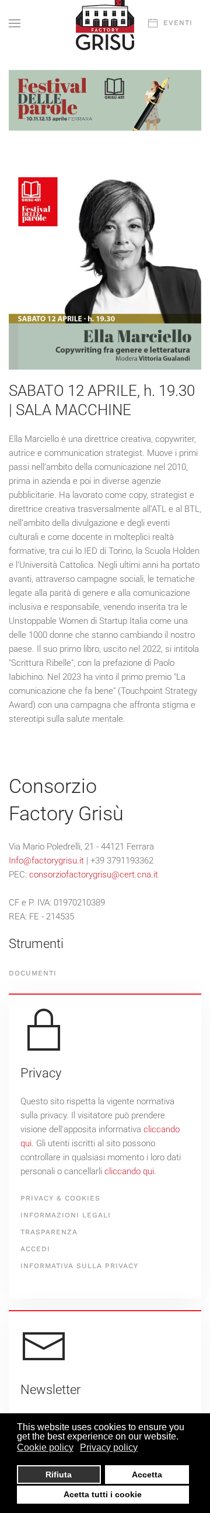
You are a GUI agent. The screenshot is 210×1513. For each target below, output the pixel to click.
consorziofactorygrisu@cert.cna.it (93, 874)
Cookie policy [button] (45, 1447)
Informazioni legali (65, 1215)
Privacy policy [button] (109, 1447)
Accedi (35, 1249)
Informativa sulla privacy (79, 1266)
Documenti (33, 973)
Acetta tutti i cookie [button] (103, 1494)
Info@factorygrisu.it (46, 860)
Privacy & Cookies (60, 1198)
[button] (14, 23)
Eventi (177, 23)
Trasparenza (49, 1232)
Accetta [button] (147, 1474)
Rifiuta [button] (59, 1474)
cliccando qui (129, 1171)
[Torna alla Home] (105, 23)
